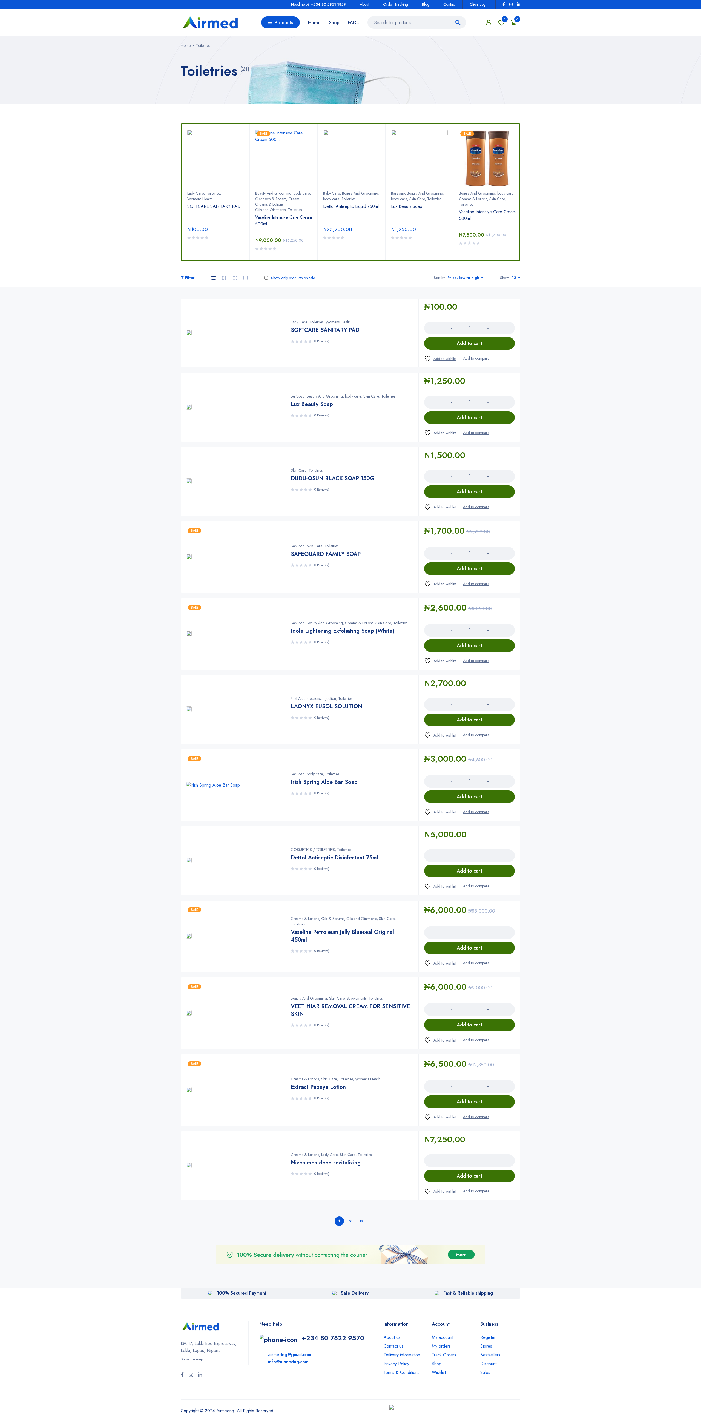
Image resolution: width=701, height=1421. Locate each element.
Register (488, 1337)
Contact (449, 4)
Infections (313, 698)
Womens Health (199, 199)
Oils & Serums (332, 918)
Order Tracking (395, 4)
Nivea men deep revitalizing (326, 1163)
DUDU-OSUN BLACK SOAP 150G (333, 478)
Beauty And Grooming (273, 193)
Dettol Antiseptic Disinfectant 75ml (334, 858)
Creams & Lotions (269, 204)
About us (392, 1337)
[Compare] (476, 358)
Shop (436, 1363)
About (364, 4)
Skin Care (417, 199)
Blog (425, 4)
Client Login (479, 4)
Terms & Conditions (402, 1372)
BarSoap (398, 193)
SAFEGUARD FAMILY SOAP (326, 554)
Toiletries (213, 193)
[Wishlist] (440, 358)
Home (186, 45)
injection (329, 698)
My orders (441, 1346)
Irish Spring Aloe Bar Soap (324, 782)
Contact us (393, 1346)
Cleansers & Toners (270, 199)
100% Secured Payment (241, 1293)
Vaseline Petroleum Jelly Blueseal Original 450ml (342, 936)
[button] (469, 343)
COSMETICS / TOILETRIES (313, 849)
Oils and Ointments (270, 209)
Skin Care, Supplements (347, 998)
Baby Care (331, 193)
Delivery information (402, 1355)
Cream (293, 199)
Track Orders (444, 1355)
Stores (486, 1346)
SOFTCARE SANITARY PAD (214, 206)
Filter (190, 277)
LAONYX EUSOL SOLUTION (326, 706)
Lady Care (195, 193)
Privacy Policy (396, 1363)
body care (302, 193)
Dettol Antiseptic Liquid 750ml (351, 206)
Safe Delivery (355, 1293)
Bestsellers (490, 1355)
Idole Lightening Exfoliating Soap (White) (342, 631)
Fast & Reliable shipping (468, 1293)
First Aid (297, 698)
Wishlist (504, 19)
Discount (488, 1363)
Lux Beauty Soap (406, 206)
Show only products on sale (292, 277)
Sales (485, 1372)
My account (442, 1337)
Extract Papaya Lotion (318, 1087)
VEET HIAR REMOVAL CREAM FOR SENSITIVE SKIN (350, 1010)
